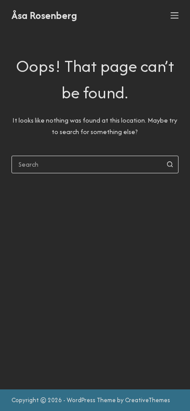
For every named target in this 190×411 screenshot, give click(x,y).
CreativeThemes (147, 400)
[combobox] (86, 164)
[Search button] (169, 164)
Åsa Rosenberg (44, 15)
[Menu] (175, 15)
